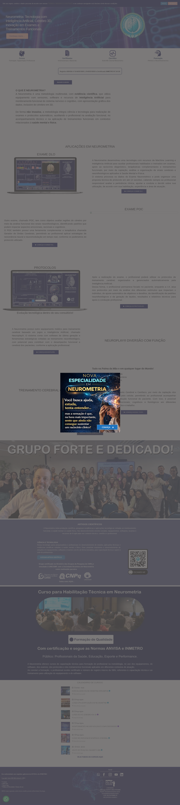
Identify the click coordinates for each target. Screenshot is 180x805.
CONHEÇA (106, 427)
